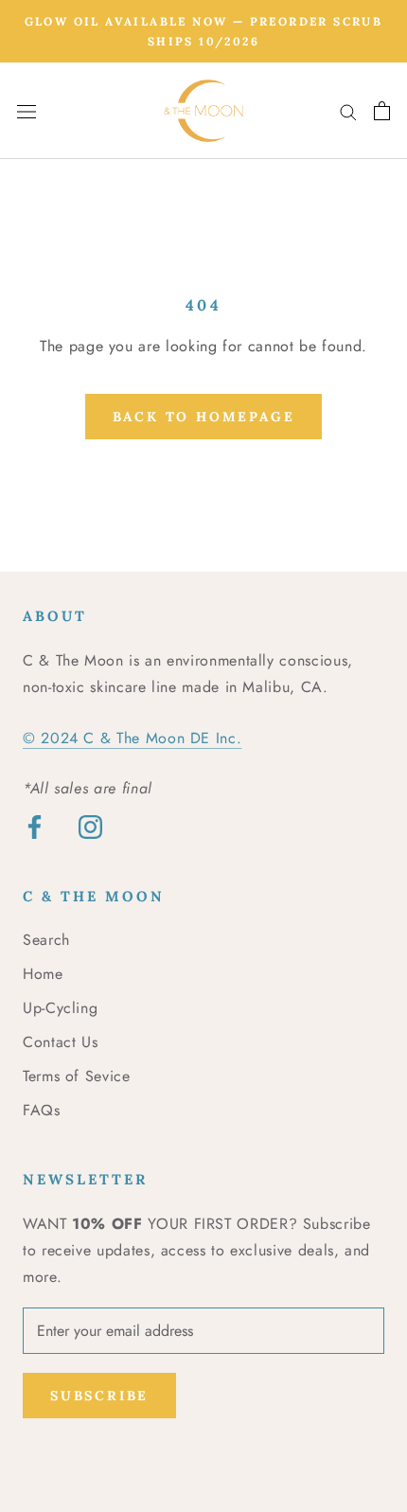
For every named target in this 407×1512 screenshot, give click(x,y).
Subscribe (99, 1395)
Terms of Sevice (77, 1076)
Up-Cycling (60, 1008)
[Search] (348, 110)
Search (46, 940)
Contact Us (60, 1042)
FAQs (42, 1110)
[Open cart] (382, 110)
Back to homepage (204, 416)
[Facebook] (34, 825)
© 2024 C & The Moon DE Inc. (132, 738)
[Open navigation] (26, 110)
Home (43, 974)
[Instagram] (90, 825)
